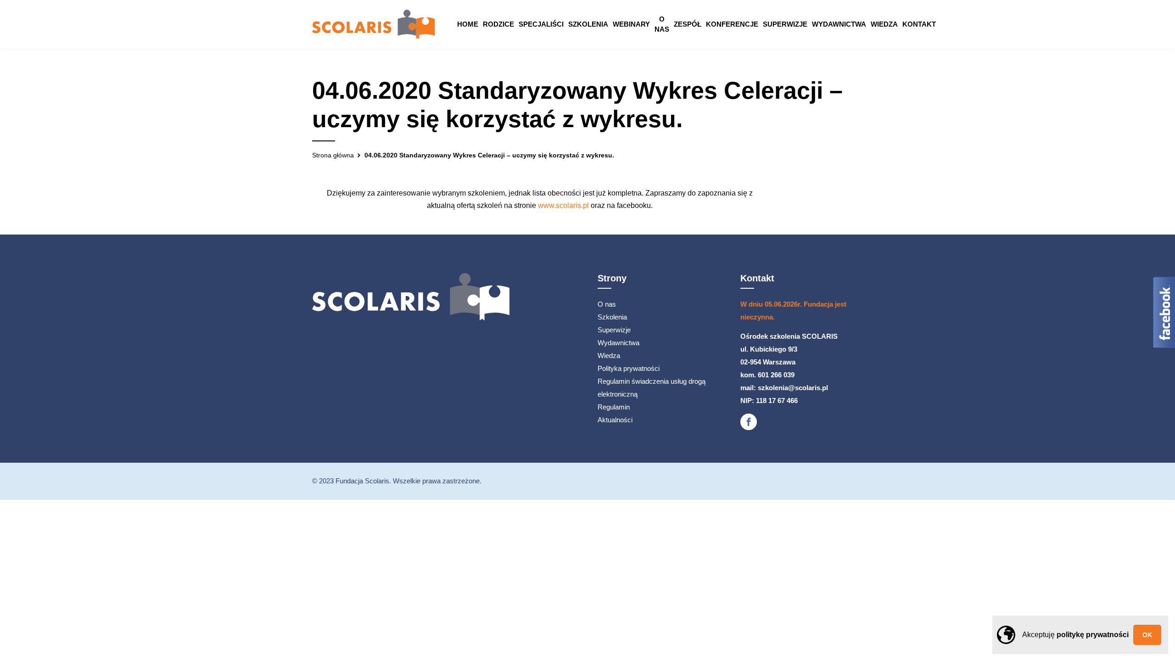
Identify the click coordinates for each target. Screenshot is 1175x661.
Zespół (687, 24)
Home (467, 24)
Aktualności (615, 420)
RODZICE (498, 24)
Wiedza (884, 24)
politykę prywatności (1093, 635)
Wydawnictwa (839, 24)
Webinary (631, 24)
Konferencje (732, 24)
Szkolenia (588, 24)
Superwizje (785, 24)
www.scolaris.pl (563, 205)
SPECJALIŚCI (541, 24)
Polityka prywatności (629, 368)
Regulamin (614, 407)
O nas (662, 24)
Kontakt (919, 24)
